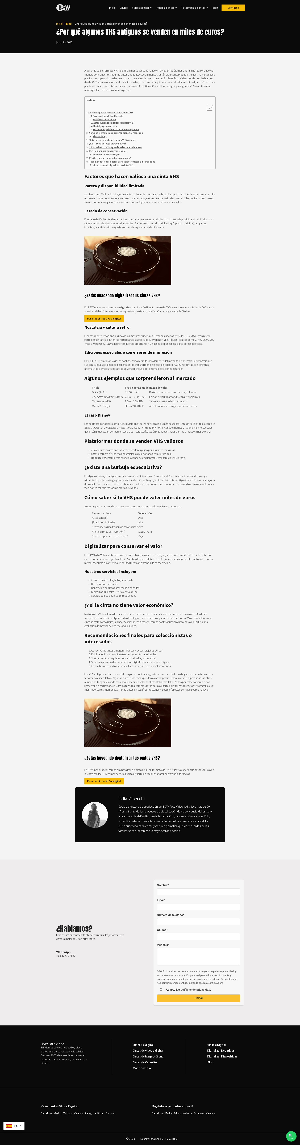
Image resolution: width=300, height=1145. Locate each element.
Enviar (198, 998)
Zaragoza (90, 1113)
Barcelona (46, 1113)
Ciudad (162, 929)
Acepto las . (188, 989)
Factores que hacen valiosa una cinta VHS (110, 112)
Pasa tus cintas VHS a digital (104, 318)
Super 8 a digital (143, 1045)
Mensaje (163, 944)
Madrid (57, 1113)
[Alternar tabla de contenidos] (208, 108)
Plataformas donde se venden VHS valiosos (112, 140)
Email (161, 900)
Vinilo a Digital (216, 1045)
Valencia (79, 1113)
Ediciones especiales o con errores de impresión (116, 129)
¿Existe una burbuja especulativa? (107, 143)
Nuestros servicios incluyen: (106, 155)
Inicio (112, 7)
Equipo (124, 7)
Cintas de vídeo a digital (148, 1050)
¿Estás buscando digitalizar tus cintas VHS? (113, 123)
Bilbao (100, 1113)
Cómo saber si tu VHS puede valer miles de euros (115, 147)
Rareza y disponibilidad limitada (108, 116)
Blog (215, 7)
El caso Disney (99, 136)
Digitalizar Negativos (221, 1050)
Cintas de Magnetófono (148, 1056)
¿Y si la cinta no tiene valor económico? (110, 158)
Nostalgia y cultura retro (105, 126)
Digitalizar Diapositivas (222, 1056)
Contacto (233, 7)
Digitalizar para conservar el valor (108, 151)
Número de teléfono (170, 915)
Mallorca (68, 1113)
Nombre (163, 885)
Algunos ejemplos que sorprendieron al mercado (116, 133)
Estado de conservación (104, 119)
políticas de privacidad (195, 989)
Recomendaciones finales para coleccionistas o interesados (122, 161)
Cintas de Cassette (145, 1062)
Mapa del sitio (142, 1068)
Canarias (111, 1113)
